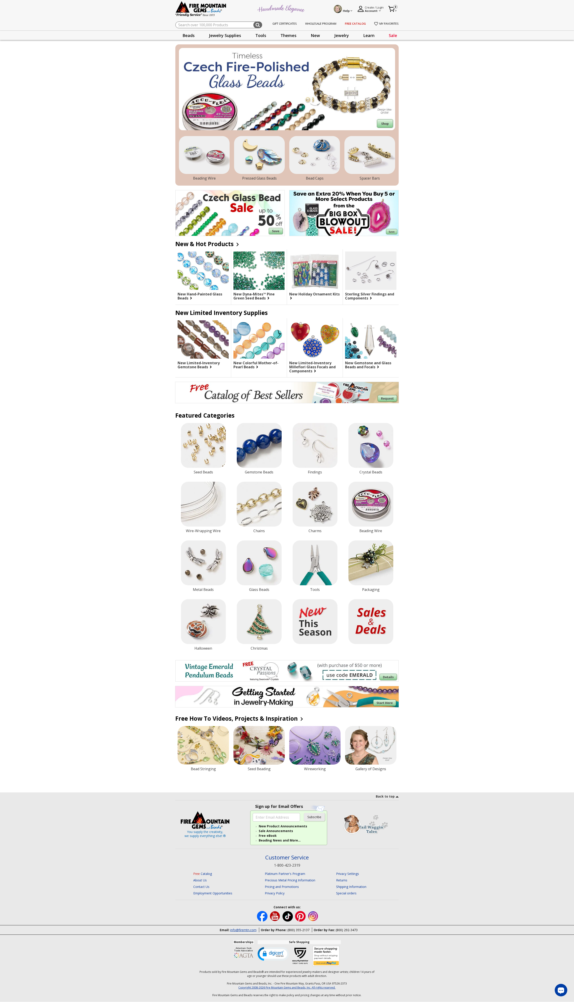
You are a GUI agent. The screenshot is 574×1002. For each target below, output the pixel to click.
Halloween (203, 648)
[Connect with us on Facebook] (262, 916)
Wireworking (315, 769)
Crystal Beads (370, 472)
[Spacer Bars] (369, 155)
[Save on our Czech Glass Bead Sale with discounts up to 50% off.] (230, 213)
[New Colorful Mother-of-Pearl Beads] (259, 339)
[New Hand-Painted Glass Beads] (203, 271)
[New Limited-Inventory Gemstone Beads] (203, 339)
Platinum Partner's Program (285, 874)
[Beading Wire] (204, 155)
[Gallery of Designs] (370, 745)
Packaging (371, 590)
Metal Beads (203, 590)
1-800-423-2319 (287, 865)
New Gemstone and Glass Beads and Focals (368, 365)
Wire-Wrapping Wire (203, 531)
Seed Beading (259, 769)
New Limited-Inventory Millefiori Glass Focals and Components (312, 367)
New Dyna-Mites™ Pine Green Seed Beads (254, 296)
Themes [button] (288, 35)
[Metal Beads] (203, 562)
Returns (341, 880)
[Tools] (315, 562)
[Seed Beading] (259, 745)
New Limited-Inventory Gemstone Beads (199, 365)
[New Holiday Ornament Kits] (314, 271)
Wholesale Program (320, 24)
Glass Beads (259, 590)
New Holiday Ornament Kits (314, 294)
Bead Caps (315, 178)
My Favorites (389, 24)
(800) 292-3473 (347, 930)
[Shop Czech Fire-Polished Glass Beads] (287, 89)
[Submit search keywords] (257, 25)
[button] (273, 953)
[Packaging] (370, 562)
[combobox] (218, 25)
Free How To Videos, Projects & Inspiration (237, 718)
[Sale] (370, 621)
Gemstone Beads (259, 472)
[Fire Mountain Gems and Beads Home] (200, 9)
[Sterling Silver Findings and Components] (370, 271)
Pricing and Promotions (282, 887)
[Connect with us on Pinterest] (301, 916)
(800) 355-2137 (298, 930)
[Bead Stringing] (203, 745)
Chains (259, 531)
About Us (200, 880)
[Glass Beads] (259, 562)
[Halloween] (203, 621)
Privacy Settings (347, 874)
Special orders (346, 893)
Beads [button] (189, 35)
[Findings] (315, 445)
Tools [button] (260, 35)
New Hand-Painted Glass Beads (200, 296)
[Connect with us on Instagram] (313, 916)
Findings (315, 472)
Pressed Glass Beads (259, 178)
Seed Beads (203, 472)
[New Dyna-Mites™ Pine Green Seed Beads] (259, 271)
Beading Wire (204, 178)
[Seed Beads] (203, 445)
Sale (393, 35)
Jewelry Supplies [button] (225, 35)
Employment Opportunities (212, 893)
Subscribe (314, 817)
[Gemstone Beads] (259, 445)
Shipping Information (351, 887)
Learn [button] (368, 35)
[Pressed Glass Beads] (259, 155)
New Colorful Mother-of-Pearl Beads (255, 365)
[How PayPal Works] (326, 956)
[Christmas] (259, 621)
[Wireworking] (315, 745)
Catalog (202, 874)
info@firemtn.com (243, 930)
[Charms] (315, 504)
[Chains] (259, 504)
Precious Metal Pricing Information (290, 880)
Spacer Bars (370, 178)
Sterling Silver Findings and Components (369, 296)
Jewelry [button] (341, 35)
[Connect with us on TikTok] (288, 916)
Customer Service (287, 857)
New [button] (315, 35)
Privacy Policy (275, 893)
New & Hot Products (205, 244)
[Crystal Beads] (370, 445)
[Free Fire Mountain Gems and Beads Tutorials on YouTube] (275, 916)
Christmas (259, 648)
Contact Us (201, 887)
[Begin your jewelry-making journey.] (287, 696)
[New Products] (315, 621)
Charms (315, 531)
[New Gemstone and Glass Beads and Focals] (370, 339)
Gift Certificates (284, 24)
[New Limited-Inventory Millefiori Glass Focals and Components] (314, 339)
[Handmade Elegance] (282, 8)
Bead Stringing (203, 769)
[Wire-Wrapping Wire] (203, 504)
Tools (315, 590)
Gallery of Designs (370, 769)
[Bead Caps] (314, 155)
